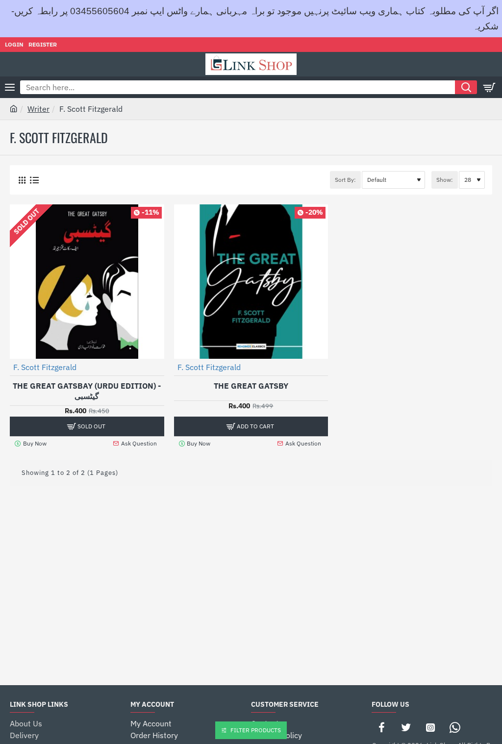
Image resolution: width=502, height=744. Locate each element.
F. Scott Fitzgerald (44, 367)
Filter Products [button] (255, 730)
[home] (14, 108)
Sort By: (345, 179)
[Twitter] (406, 727)
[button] (251, 426)
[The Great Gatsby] (251, 281)
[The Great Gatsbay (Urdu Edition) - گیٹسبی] (87, 281)
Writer (38, 109)
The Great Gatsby (251, 386)
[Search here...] (466, 87)
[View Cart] (489, 87)
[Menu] (10, 87)
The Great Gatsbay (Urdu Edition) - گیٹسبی (87, 391)
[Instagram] (430, 727)
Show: (444, 179)
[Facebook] (381, 727)
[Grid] (22, 180)
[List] (34, 180)
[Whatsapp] (455, 727)
